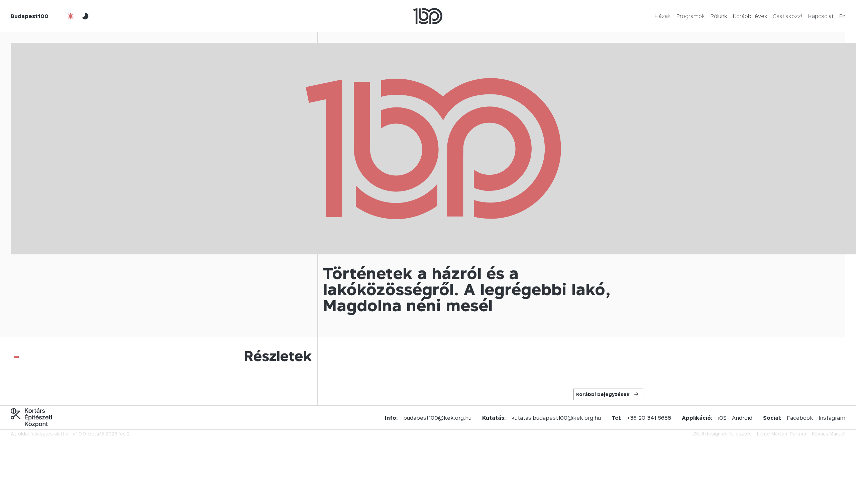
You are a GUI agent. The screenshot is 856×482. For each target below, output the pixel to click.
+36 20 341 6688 (649, 417)
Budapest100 (29, 16)
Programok (690, 16)
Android (742, 417)
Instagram (832, 417)
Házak (662, 16)
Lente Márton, (772, 433)
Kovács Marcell (828, 433)
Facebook (800, 417)
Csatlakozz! (787, 16)
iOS (722, 417)
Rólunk (718, 16)
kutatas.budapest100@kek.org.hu (556, 417)
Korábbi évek (750, 16)
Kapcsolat (821, 16)
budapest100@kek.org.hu (437, 417)
